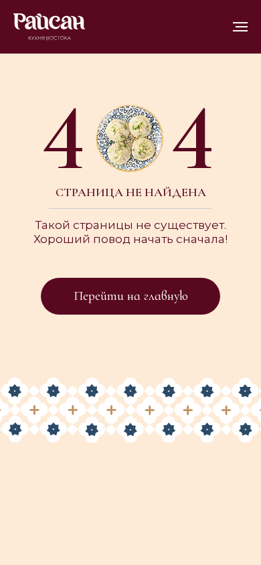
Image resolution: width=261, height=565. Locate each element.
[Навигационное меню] (240, 26)
